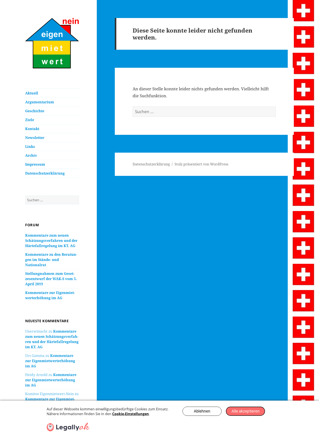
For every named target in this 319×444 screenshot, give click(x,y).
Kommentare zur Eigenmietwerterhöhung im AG (50, 360)
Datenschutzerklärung (45, 173)
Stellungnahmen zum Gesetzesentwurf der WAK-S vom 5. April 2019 (51, 278)
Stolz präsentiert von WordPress (201, 164)
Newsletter (34, 137)
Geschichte (34, 111)
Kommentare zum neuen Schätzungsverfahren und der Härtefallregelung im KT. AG (51, 240)
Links (30, 146)
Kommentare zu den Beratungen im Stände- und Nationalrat (51, 259)
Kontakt (32, 128)
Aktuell (31, 93)
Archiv (31, 155)
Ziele (29, 119)
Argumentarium (39, 102)
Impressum (35, 164)
